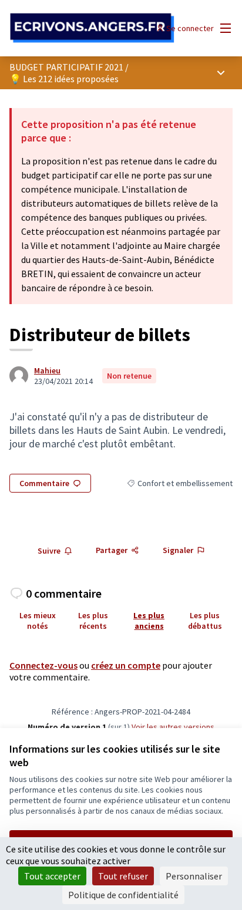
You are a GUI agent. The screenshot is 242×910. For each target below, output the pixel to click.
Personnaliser (194, 876)
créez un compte (125, 665)
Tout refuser (123, 876)
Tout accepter (52, 876)
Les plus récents (93, 620)
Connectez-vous (43, 665)
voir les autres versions (173, 727)
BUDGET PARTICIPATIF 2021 (66, 67)
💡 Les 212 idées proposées (64, 79)
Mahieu (47, 370)
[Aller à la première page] (91, 28)
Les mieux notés (37, 620)
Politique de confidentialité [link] (123, 895)
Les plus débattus (205, 620)
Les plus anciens (148, 620)
